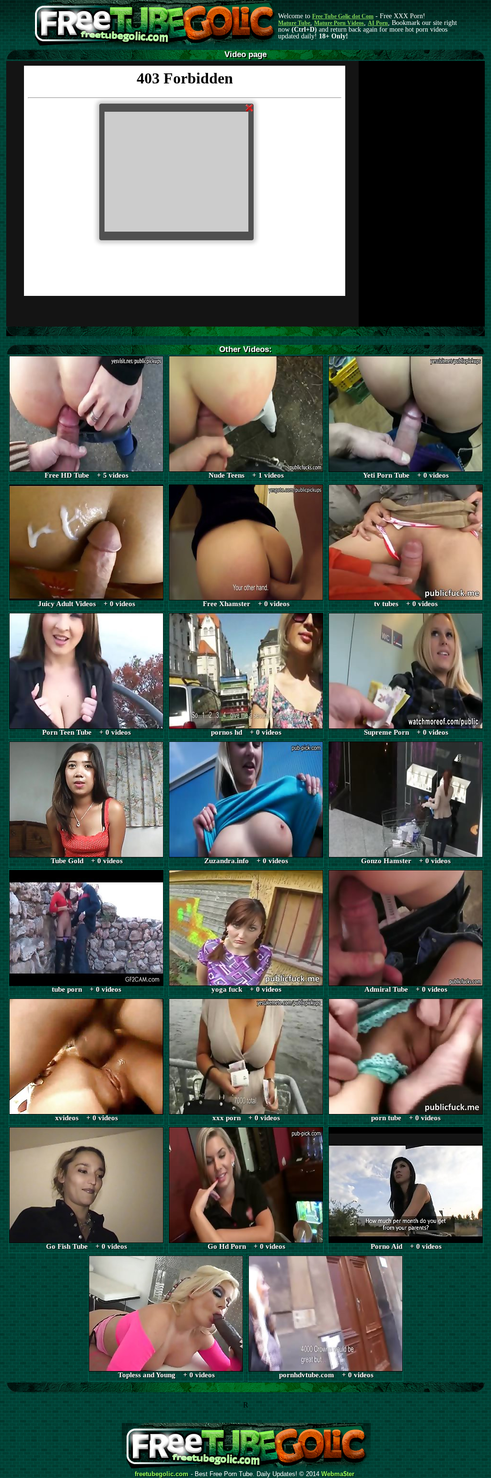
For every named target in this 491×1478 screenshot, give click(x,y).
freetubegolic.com (161, 1474)
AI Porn (378, 23)
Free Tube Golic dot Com (343, 16)
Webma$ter (337, 1474)
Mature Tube (294, 23)
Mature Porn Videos (339, 23)
